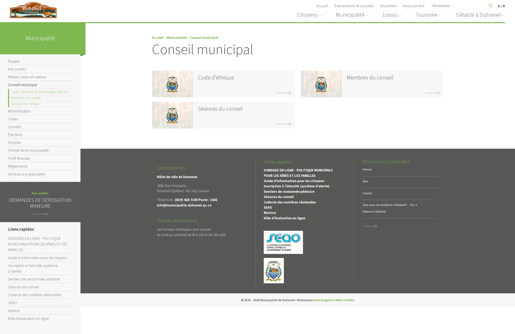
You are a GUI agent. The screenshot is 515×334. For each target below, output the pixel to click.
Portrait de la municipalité (28, 150)
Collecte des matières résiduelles (34, 294)
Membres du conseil (26, 98)
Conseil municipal (22, 84)
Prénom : (368, 169)
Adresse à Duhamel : (375, 211)
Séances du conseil (25, 104)
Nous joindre (413, 5)
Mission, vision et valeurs (27, 76)
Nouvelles (388, 5)
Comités (14, 126)
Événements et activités (354, 5)
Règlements (18, 166)
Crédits (349, 300)
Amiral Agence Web (327, 300)
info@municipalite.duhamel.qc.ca (184, 205)
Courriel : (368, 193)
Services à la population (27, 174)
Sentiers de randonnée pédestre (34, 279)
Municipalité (177, 37)
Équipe (13, 61)
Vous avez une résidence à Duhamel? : (385, 205)
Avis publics (17, 69)
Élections (15, 134)
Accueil (322, 5)
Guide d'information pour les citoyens (37, 257)
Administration (19, 111)
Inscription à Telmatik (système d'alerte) (33, 268)
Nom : (366, 181)
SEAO (12, 302)
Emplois (14, 142)
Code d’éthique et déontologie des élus (40, 92)
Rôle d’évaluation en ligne (28, 318)
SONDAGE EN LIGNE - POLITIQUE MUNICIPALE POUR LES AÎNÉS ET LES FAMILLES (37, 244)
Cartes (13, 118)
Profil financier (19, 158)
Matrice (14, 310)
